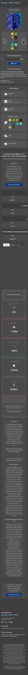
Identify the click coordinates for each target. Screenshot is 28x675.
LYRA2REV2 (9, 668)
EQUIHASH (11, 667)
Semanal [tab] (6, 245)
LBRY (24, 667)
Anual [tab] (18, 245)
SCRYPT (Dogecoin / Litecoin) (17, 666)
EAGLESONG (5, 667)
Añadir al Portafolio (14, 184)
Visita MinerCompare (14, 594)
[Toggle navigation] (25, 2)
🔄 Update (14, 63)
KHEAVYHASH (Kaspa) (17, 668)
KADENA (20, 667)
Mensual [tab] (13, 245)
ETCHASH (16, 667)
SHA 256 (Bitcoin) (7, 666)
